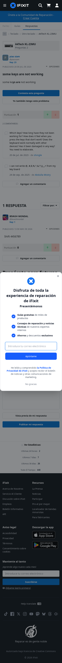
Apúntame (31, 356)
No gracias (31, 384)
